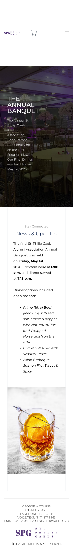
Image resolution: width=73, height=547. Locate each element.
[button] (66, 33)
